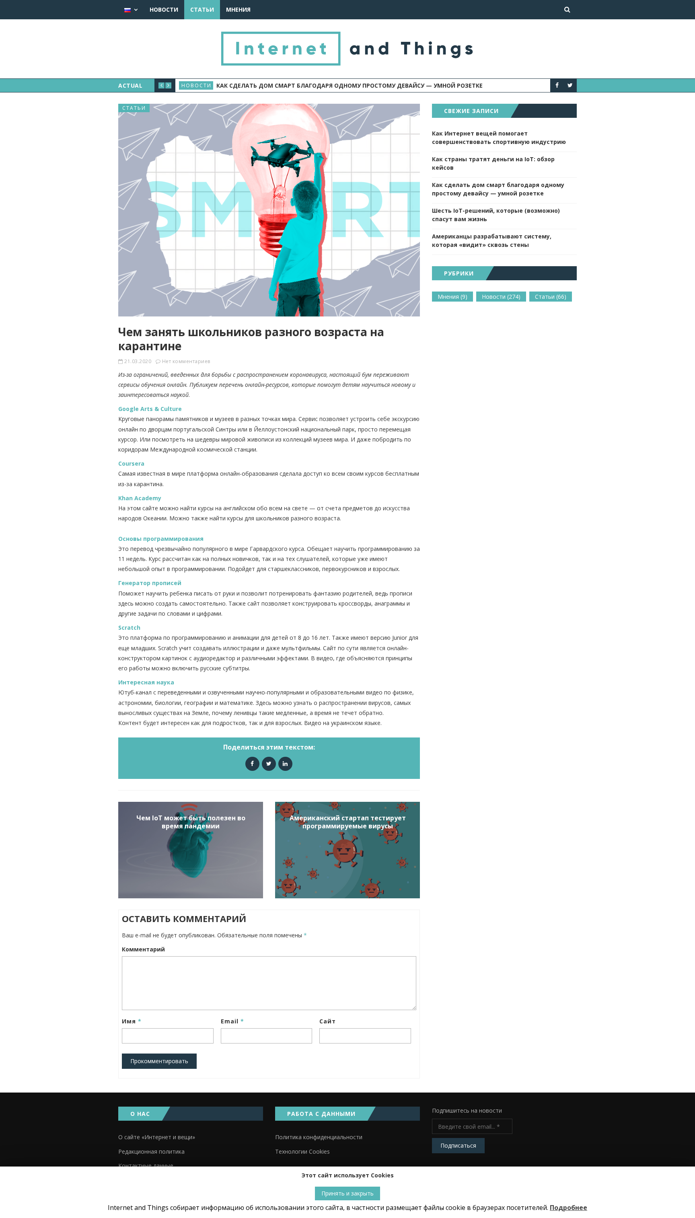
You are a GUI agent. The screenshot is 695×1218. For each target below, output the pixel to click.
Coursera (131, 463)
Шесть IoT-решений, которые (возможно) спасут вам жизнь (496, 215)
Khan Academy (139, 498)
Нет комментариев (186, 361)
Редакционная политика (151, 1151)
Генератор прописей (149, 583)
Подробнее (568, 1207)
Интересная (136, 682)
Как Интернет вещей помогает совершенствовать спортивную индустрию (499, 137)
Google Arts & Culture (150, 409)
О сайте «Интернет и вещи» (156, 1137)
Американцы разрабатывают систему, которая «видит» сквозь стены (491, 240)
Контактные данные (145, 1165)
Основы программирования (161, 538)
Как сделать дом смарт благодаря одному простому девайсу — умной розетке (349, 85)
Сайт (327, 1021)
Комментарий (143, 949)
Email (232, 1021)
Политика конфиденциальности (318, 1137)
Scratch (129, 627)
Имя (132, 1021)
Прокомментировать (159, 1061)
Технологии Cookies (302, 1151)
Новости (164, 9)
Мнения (238, 9)
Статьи (202, 9)
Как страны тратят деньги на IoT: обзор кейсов (493, 163)
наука (165, 682)
